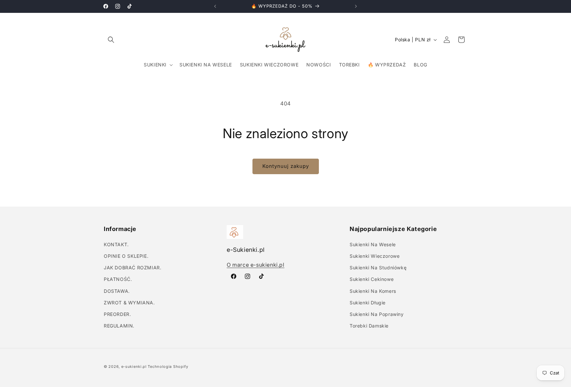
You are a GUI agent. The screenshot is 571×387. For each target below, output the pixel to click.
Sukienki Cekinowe (372, 279)
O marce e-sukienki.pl (256, 264)
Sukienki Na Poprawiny (377, 314)
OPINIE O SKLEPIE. (126, 255)
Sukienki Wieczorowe (375, 255)
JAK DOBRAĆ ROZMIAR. (132, 267)
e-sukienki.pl (134, 366)
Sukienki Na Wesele (373, 244)
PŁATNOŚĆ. (118, 279)
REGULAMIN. (119, 325)
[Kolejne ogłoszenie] (356, 6)
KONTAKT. (116, 244)
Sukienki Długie (368, 302)
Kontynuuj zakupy (285, 166)
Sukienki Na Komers (373, 290)
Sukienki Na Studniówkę (378, 267)
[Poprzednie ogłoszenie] (215, 6)
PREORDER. (117, 314)
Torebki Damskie (369, 325)
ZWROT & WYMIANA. (129, 302)
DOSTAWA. (117, 290)
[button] (111, 39)
